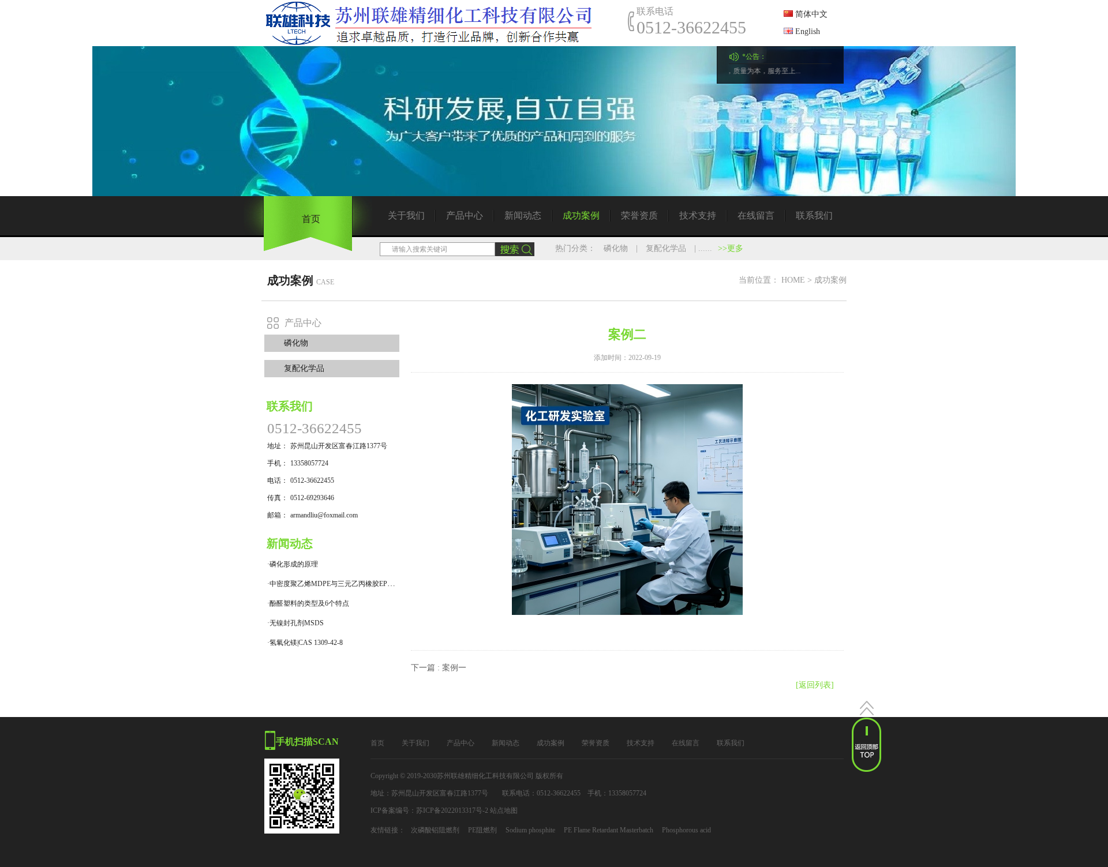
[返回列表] (815, 685)
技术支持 (697, 215)
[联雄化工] (437, 23)
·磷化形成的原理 (292, 564)
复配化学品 (666, 248)
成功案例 (581, 215)
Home (793, 280)
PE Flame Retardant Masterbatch (608, 830)
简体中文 (810, 14)
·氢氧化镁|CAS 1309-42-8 (305, 643)
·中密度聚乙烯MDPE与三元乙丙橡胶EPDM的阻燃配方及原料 (360, 584)
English (806, 31)
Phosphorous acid (686, 830)
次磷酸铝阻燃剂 (435, 830)
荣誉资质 (639, 215)
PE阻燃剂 (482, 830)
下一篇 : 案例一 (438, 667)
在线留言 (756, 215)
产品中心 (464, 215)
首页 (311, 219)
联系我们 (814, 215)
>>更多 (730, 248)
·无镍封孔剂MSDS (295, 623)
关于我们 (406, 215)
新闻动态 (522, 215)
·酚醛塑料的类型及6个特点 (308, 603)
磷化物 (616, 248)
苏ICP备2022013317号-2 (452, 810)
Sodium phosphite (530, 830)
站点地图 (504, 810)
